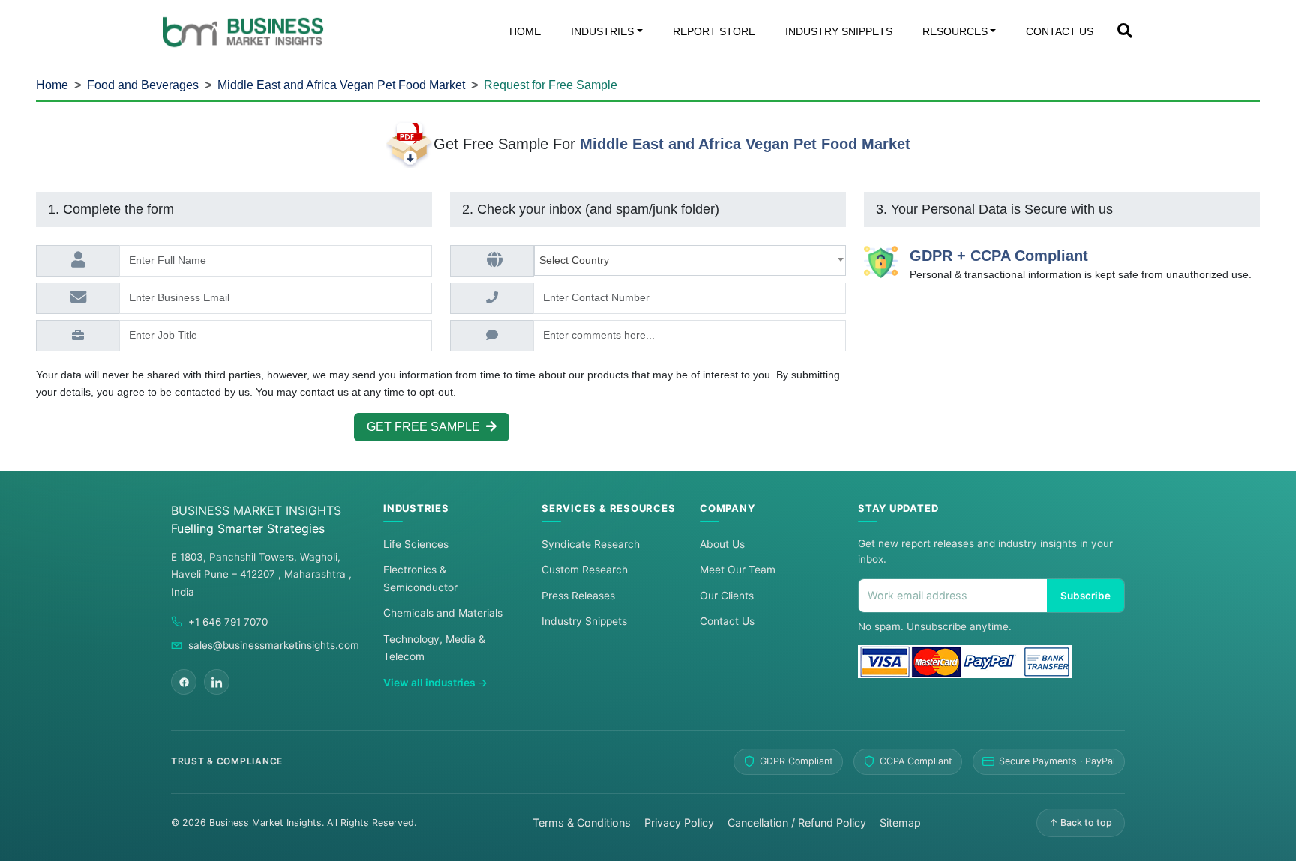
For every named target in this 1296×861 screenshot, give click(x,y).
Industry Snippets (584, 621)
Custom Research (585, 569)
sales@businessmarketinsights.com (273, 645)
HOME (525, 31)
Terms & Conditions (581, 822)
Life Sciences (415, 544)
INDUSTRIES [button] (602, 31)
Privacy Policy (679, 822)
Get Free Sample (426, 426)
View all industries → (435, 683)
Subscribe (1085, 596)
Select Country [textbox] (577, 260)
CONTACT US (1060, 31)
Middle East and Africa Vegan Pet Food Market (341, 85)
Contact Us (727, 621)
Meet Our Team (738, 569)
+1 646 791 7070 (228, 622)
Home (52, 85)
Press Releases (578, 596)
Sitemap (900, 822)
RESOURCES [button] (955, 31)
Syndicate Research (591, 544)
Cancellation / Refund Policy (797, 822)
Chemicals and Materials (442, 613)
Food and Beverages (143, 85)
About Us (722, 544)
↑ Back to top (1080, 822)
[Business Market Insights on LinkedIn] (217, 682)
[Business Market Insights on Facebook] (183, 682)
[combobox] (690, 260)
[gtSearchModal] (1125, 32)
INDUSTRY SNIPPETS (838, 31)
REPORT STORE (714, 31)
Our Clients (727, 596)
